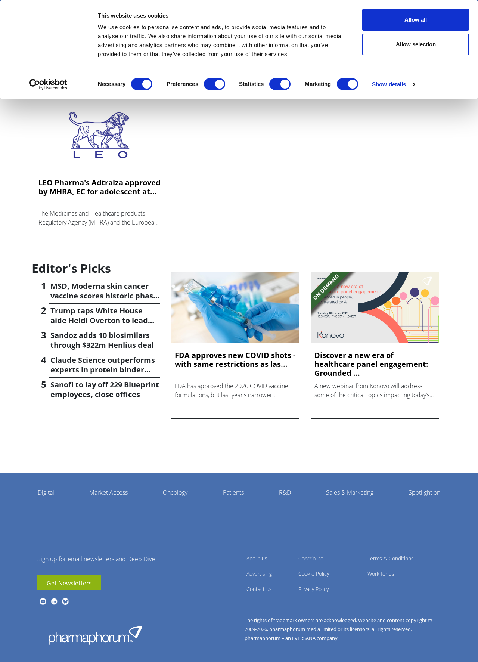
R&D (285, 492)
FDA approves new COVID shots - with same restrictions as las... (235, 360)
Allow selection (416, 44)
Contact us (259, 589)
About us (256, 558)
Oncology (175, 492)
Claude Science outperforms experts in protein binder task (102, 369)
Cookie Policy (313, 573)
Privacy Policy (313, 589)
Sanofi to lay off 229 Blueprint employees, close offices (104, 389)
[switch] (214, 84)
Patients (233, 492)
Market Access (108, 492)
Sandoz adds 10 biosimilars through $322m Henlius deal (102, 340)
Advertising (259, 573)
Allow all (415, 19)
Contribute (310, 558)
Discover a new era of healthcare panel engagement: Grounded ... (371, 364)
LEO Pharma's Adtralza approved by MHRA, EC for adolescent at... (99, 187)
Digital (46, 492)
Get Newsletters (69, 583)
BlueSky (65, 601)
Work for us (380, 573)
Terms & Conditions (390, 558)
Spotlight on (424, 492)
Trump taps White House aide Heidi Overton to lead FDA (99, 320)
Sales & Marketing (349, 492)
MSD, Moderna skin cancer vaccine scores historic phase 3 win (104, 295)
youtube (43, 601)
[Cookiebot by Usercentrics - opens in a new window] (48, 84)
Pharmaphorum (95, 635)
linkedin (54, 601)
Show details (389, 84)
